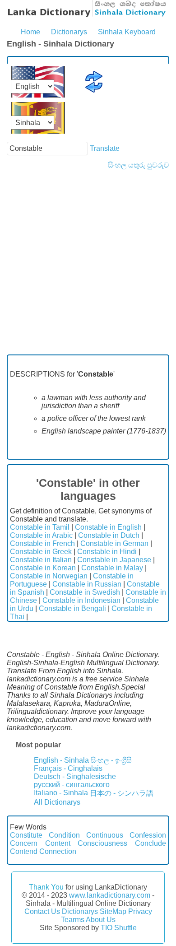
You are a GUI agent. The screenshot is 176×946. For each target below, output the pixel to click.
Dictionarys (69, 32)
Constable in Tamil (39, 527)
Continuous (104, 835)
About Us (101, 919)
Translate (105, 148)
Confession (148, 835)
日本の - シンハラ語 (121, 793)
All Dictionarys (57, 802)
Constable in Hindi (107, 551)
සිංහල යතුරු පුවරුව (138, 165)
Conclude (150, 843)
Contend (23, 851)
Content (57, 843)
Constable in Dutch (108, 535)
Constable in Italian (41, 560)
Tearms (72, 919)
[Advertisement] (88, 262)
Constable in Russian (86, 584)
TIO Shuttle (119, 928)
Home (30, 32)
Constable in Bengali (72, 608)
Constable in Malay (112, 568)
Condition (64, 835)
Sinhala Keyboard (127, 32)
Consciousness (102, 843)
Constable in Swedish (85, 592)
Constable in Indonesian (81, 600)
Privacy (140, 911)
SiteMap (113, 911)
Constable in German (114, 543)
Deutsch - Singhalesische (75, 776)
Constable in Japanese (114, 560)
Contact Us (42, 911)
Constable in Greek (41, 551)
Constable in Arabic (41, 535)
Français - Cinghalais (68, 768)
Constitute (26, 835)
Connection (57, 851)
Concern (23, 843)
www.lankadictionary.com (109, 895)
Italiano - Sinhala (61, 793)
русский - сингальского (72, 784)
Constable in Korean (43, 568)
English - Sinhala (61, 760)
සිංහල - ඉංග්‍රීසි (111, 760)
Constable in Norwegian (49, 576)
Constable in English (108, 527)
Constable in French (42, 543)
